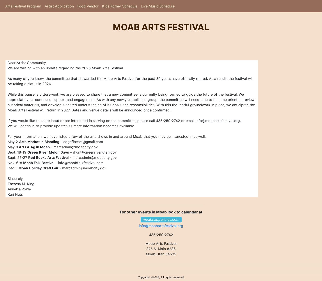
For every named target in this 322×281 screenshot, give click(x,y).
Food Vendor (88, 6)
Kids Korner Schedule (119, 6)
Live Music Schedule (158, 6)
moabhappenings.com (161, 219)
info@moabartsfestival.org (161, 226)
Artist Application (58, 7)
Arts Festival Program (23, 7)
